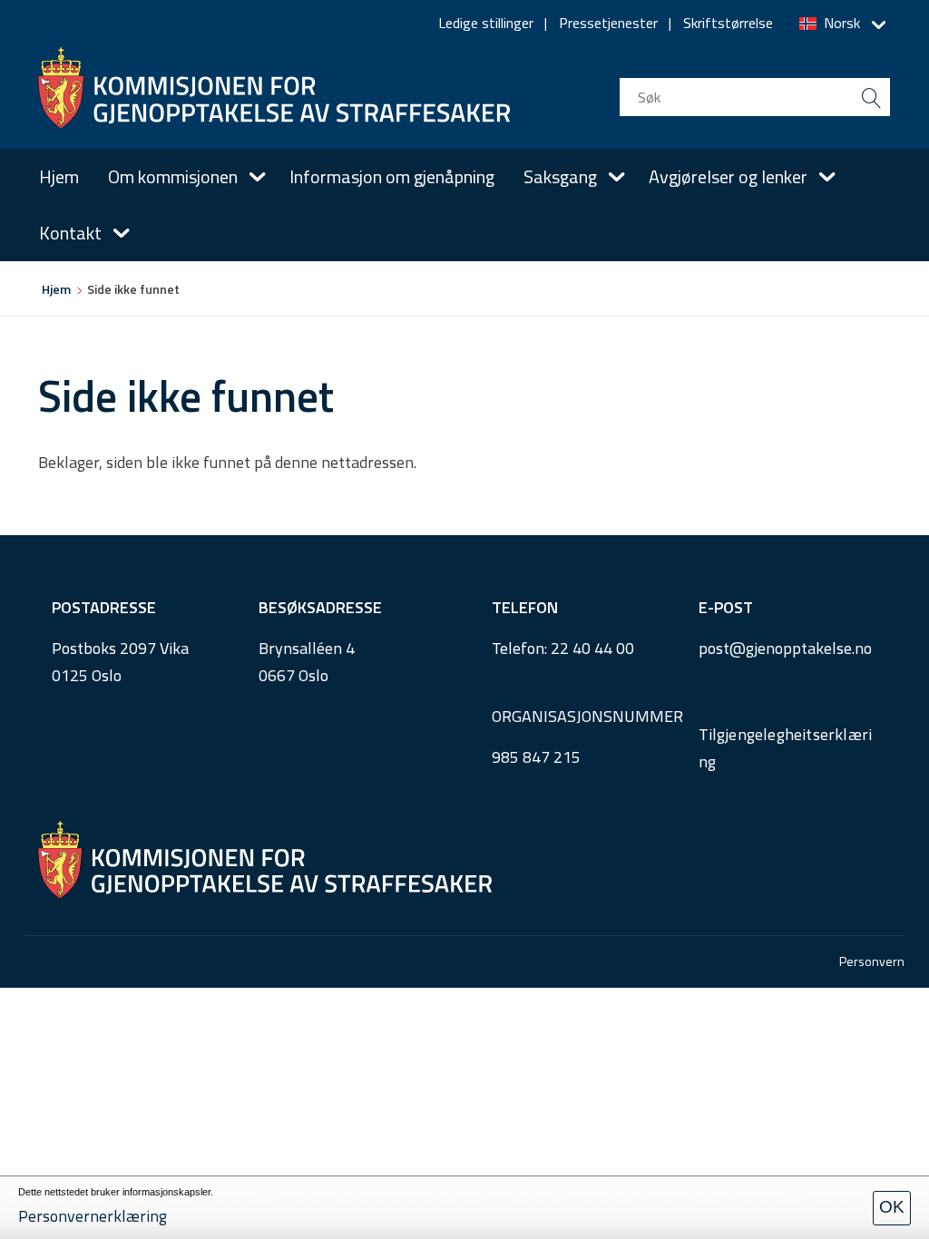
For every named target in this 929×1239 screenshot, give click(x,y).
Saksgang (560, 176)
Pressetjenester (608, 23)
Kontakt (70, 233)
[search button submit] (871, 97)
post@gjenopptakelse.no (785, 648)
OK (892, 1206)
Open (257, 177)
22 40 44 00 (592, 648)
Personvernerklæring (92, 1216)
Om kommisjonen (173, 176)
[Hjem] (273, 88)
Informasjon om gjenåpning (391, 176)
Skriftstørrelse (728, 23)
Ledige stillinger (485, 23)
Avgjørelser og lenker (728, 176)
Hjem (59, 176)
